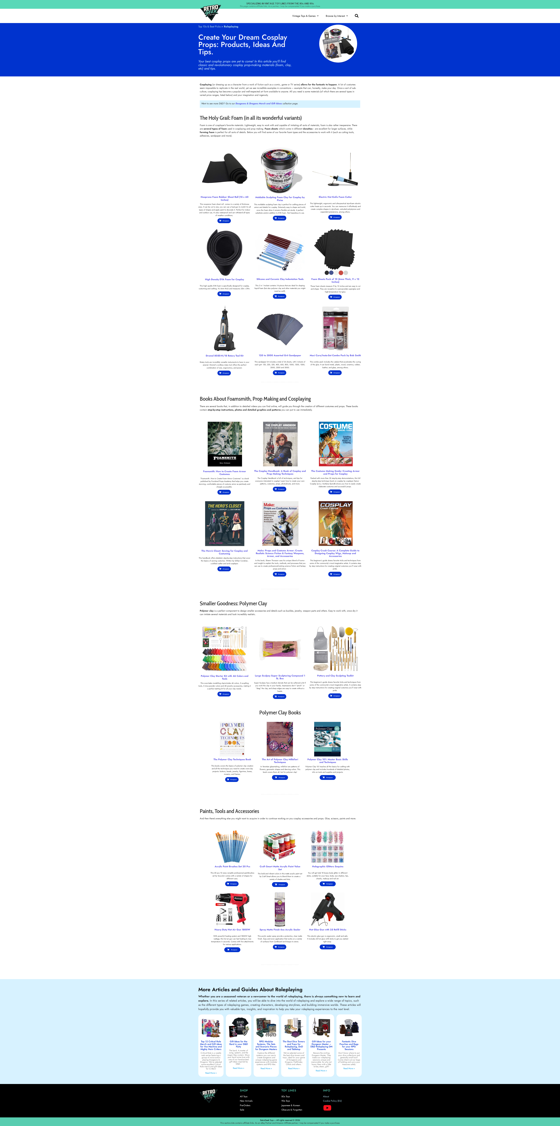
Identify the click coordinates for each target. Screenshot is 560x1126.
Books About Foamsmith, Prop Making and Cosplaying (255, 398)
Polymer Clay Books (280, 712)
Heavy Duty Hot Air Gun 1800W (232, 929)
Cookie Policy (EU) (332, 1101)
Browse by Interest (335, 16)
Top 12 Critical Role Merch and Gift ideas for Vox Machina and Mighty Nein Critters (211, 1045)
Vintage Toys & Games (304, 16)
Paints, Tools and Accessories (229, 811)
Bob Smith (355, 355)
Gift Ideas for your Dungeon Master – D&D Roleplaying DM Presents (321, 1045)
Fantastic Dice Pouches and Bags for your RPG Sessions (349, 1045)
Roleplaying (231, 26)
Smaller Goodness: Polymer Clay (233, 603)
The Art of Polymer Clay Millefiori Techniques (280, 761)
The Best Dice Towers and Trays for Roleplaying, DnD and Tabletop (294, 1045)
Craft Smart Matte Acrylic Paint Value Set (280, 868)
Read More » (211, 1072)
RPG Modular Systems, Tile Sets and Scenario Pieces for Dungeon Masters (266, 1045)
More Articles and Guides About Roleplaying (250, 989)
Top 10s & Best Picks (209, 26)
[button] (356, 16)
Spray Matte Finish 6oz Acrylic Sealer (280, 929)
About (326, 1096)
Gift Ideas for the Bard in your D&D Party (238, 1044)
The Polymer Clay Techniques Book (232, 759)
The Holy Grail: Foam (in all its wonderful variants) (251, 117)
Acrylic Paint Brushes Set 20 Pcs (232, 866)
